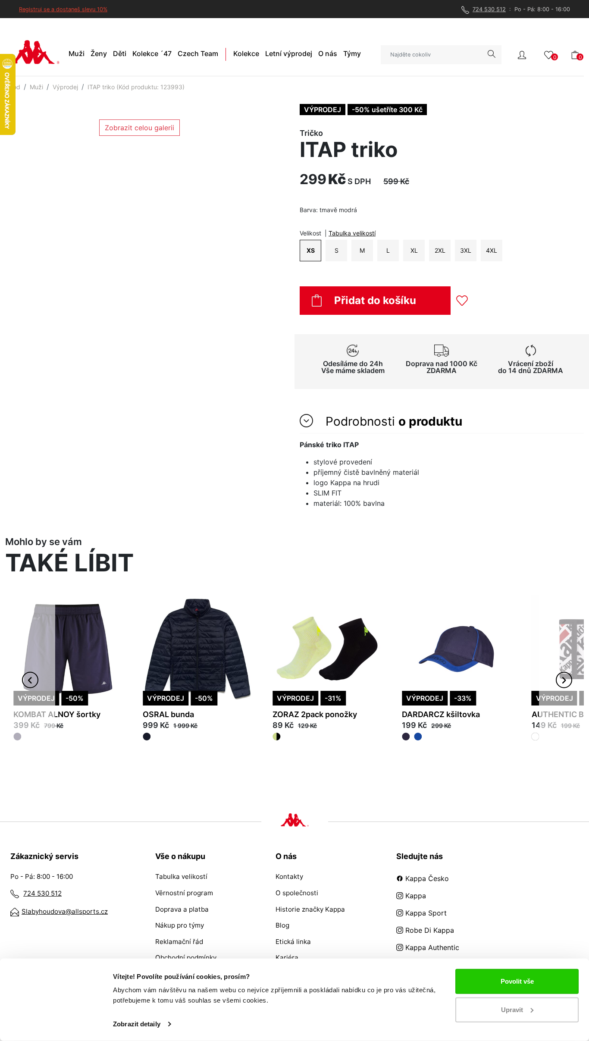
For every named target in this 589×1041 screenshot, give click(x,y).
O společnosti (297, 893)
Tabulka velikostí (352, 233)
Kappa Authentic (431, 947)
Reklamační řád (179, 942)
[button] (522, 54)
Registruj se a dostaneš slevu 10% (63, 9)
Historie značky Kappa (310, 909)
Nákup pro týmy (179, 925)
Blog (282, 925)
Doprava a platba (182, 909)
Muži (36, 87)
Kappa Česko (426, 878)
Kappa (414, 895)
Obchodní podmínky (185, 957)
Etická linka (293, 942)
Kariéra (287, 957)
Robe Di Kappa (428, 930)
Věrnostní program (184, 893)
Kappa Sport (425, 913)
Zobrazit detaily (136, 1024)
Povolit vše (517, 981)
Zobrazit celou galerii (139, 127)
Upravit (512, 1009)
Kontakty (289, 876)
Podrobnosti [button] (392, 421)
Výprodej (65, 87)
